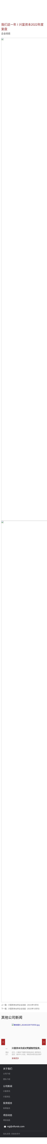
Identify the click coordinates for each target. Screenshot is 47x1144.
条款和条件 (15, 1134)
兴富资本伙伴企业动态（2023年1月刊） (24, 1005)
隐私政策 (6, 1134)
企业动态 (21, 16)
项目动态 (11, 16)
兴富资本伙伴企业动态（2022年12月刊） (24, 1009)
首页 (3, 16)
